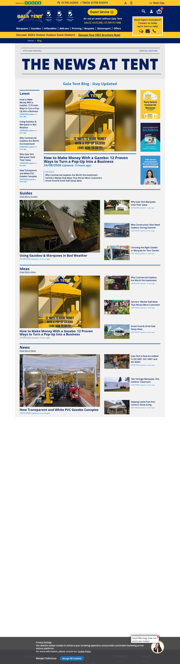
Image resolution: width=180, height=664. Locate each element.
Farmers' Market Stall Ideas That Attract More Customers (73, 177)
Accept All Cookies (71, 658)
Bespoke (89, 28)
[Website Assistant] (158, 636)
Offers (117, 28)
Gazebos (36, 28)
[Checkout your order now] (159, 11)
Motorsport (104, 28)
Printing (76, 28)
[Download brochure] (126, 2)
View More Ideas (28, 272)
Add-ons (64, 28)
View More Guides (29, 196)
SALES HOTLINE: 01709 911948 (102, 22)
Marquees (22, 28)
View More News (28, 350)
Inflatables (50, 28)
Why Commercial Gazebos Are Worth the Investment (71, 175)
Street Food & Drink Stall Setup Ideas (63, 180)
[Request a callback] (131, 3)
